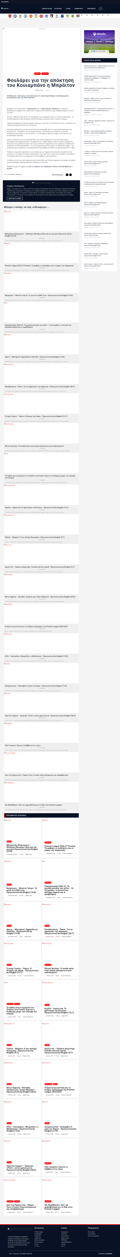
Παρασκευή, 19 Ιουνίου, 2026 (92, 237)
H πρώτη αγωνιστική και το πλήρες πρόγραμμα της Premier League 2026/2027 (25, 604)
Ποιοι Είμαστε (92, 1234)
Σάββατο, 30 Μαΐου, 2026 (90, 268)
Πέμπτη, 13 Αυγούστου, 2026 (91, 125)
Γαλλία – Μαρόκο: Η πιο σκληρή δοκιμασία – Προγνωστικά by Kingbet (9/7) (95, 203)
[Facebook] (106, 2)
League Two (38, 1238)
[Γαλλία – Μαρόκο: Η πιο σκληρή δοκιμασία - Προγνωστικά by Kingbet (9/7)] (22, 1033)
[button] (67, 174)
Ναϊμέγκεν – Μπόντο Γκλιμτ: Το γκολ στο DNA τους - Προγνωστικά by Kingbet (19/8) (27, 273)
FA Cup (36, 1244)
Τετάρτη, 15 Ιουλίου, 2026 (91, 186)
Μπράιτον (45, 73)
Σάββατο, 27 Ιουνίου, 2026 (91, 227)
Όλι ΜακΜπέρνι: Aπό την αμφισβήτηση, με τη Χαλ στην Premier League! (23, 782)
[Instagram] (110, 2)
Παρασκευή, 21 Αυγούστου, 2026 (93, 82)
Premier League (48, 1084)
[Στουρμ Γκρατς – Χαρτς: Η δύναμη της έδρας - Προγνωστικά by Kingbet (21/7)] (22, 953)
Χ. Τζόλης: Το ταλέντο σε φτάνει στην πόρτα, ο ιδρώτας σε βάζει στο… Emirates (98, 152)
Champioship (38, 1234)
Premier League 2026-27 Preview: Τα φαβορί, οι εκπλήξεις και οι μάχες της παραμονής (27, 243)
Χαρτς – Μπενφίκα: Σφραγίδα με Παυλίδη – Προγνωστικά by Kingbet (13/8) (99, 121)
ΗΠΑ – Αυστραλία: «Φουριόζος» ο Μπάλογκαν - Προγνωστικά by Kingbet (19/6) (25, 634)
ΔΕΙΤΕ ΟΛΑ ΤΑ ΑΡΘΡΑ (15, 198)
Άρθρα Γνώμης (65, 1238)
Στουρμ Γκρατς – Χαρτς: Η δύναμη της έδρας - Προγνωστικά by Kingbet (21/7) (25, 394)
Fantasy (63, 1244)
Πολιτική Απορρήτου (93, 1236)
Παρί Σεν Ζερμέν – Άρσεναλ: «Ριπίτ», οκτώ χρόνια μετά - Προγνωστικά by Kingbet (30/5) (28, 693)
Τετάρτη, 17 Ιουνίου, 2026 (91, 258)
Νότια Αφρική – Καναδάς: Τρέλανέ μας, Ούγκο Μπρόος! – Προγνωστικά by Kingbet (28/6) (99, 224)
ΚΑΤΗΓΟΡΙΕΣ (58, 8)
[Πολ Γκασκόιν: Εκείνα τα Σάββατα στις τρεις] (60, 1150)
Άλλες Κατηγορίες (40, 1240)
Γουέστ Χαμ (17, 1003)
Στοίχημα (9, 841)
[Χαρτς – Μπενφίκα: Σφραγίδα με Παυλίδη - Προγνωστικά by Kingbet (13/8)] (22, 913)
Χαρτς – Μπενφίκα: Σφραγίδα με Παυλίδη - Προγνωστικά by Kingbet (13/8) (24, 334)
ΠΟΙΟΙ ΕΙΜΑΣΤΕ (91, 8)
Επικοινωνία (91, 1232)
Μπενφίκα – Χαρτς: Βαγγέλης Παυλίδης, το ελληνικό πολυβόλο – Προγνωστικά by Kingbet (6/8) (98, 132)
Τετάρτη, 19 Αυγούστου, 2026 (92, 102)
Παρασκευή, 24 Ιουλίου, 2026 (92, 155)
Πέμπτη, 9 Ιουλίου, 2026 (90, 206)
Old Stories (64, 1240)
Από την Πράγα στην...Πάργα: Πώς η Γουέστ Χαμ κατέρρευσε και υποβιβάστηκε (25, 753)
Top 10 (63, 1246)
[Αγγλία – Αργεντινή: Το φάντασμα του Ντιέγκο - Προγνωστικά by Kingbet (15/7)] (60, 992)
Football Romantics (66, 1242)
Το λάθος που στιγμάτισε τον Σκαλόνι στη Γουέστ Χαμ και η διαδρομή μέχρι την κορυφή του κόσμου (31, 453)
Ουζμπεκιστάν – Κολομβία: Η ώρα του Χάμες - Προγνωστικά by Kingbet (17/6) (25, 663)
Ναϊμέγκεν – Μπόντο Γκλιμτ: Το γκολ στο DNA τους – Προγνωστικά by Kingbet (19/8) (98, 99)
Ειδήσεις (37, 73)
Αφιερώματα (48, 842)
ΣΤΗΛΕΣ (68, 8)
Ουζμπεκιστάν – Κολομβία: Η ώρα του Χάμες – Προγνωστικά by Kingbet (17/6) (96, 254)
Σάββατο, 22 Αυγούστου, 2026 (92, 70)
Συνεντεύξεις (65, 1236)
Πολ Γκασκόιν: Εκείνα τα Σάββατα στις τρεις (16, 723)
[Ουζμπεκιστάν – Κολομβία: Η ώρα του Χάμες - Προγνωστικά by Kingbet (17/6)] (60, 1111)
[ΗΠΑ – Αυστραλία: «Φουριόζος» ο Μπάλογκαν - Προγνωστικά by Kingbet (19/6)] (22, 1111)
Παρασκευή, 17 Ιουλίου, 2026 (92, 176)
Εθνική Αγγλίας (39, 1242)
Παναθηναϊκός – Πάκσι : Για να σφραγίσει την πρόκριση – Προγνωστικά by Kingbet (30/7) (99, 142)
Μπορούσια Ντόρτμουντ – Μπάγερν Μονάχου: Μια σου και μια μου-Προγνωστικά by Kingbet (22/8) (30, 211)
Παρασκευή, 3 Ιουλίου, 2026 (91, 217)
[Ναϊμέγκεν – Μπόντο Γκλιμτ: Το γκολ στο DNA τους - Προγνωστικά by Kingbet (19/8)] (22, 870)
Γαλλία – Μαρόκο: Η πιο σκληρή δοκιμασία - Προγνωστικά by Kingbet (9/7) (24, 515)
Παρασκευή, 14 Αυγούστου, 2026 (93, 114)
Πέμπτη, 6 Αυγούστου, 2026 (91, 135)
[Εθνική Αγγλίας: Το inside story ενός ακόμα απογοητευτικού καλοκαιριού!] (60, 953)
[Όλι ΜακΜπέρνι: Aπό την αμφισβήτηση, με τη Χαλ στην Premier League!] (60, 1189)
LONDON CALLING (47, 8)
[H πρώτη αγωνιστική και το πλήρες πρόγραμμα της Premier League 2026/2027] (60, 1072)
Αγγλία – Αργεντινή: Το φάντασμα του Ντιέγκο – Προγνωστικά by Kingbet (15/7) (96, 193)
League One (38, 1236)
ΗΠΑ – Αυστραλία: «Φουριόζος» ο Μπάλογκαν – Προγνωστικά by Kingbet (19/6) (96, 244)
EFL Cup (37, 1246)
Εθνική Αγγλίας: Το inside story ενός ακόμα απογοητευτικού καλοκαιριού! (24, 424)
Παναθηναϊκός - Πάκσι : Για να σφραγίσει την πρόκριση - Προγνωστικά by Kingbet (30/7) (27, 364)
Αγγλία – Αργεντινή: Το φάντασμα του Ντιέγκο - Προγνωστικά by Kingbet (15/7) (25, 485)
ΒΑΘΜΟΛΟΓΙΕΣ (79, 8)
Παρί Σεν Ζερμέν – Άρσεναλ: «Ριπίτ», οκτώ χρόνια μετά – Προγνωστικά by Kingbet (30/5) (99, 265)
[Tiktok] (117, 2)
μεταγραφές (11, 174)
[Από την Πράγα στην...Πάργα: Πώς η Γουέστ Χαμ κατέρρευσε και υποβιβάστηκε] (22, 1189)
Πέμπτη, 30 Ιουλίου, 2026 (91, 145)
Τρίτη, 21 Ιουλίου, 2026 (90, 165)
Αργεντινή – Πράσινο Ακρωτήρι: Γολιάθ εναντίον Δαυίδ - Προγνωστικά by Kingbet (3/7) (27, 545)
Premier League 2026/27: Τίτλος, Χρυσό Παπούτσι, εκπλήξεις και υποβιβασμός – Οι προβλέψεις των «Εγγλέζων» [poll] (97, 78)
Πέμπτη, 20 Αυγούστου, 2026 (91, 92)
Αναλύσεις (64, 1234)
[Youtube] (113, 2)
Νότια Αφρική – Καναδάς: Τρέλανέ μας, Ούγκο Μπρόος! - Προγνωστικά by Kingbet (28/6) (28, 574)
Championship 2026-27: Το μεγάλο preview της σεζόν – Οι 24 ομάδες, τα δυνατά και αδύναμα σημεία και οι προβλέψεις (36, 303)
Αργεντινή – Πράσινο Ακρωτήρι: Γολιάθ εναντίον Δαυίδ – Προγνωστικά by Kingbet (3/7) (99, 213)
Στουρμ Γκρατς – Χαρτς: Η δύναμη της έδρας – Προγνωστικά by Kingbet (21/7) (96, 162)
